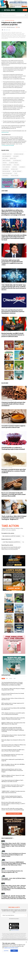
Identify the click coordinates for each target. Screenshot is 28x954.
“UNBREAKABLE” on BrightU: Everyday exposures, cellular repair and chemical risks (13, 792)
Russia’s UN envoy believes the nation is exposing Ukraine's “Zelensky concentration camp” (13, 718)
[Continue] (25, 915)
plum (19, 37)
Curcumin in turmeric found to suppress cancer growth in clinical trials (13, 426)
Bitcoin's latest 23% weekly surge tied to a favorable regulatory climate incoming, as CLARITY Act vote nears (13, 803)
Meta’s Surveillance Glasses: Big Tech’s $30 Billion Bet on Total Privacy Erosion (13, 765)
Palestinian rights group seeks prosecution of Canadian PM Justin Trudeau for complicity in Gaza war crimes (12, 262)
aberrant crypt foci (7, 32)
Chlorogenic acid (9, 34)
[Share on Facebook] (5, 30)
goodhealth (3, 36)
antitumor (13, 33)
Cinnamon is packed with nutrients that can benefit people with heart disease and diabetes (13, 404)
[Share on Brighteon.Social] (2, 30)
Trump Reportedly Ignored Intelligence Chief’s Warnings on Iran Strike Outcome (12, 781)
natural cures (15, 36)
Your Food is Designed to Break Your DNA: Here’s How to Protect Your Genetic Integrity (12, 750)
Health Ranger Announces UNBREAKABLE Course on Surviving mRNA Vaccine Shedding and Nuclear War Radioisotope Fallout (13, 864)
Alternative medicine (9, 20)
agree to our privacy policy (11, 947)
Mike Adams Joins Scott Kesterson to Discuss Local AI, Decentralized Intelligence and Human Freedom (13, 855)
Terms (11, 934)
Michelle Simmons (11, 27)
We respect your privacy (14, 918)
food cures (12, 35)
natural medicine (22, 36)
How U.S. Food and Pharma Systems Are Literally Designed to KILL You (12, 871)
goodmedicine (9, 36)
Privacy (8, 934)
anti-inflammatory (6, 156)
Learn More (6, 950)
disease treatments (5, 35)
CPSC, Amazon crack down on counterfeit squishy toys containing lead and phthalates (13, 713)
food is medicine (17, 35)
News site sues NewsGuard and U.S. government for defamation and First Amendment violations (12, 311)
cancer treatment (6, 160)
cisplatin (14, 34)
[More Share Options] (9, 30)
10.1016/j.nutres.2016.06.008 (7, 145)
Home (2, 20)
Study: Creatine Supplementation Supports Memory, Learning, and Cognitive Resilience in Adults (12, 797)
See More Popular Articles (14, 813)
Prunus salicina (4, 38)
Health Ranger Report (7, 838)
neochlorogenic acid (13, 37)
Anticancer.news (5, 132)
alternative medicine (15, 32)
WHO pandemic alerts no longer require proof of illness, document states (12, 704)
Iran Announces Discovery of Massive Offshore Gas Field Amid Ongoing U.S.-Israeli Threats (13, 745)
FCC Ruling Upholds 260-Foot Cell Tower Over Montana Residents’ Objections (12, 755)
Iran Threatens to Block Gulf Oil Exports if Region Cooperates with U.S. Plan (13, 689)
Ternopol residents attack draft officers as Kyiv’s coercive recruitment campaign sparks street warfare (12, 786)
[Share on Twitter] (7, 30)
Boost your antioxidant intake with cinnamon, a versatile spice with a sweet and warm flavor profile (13, 494)
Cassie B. (9, 258)
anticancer (9, 33)
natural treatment (4, 37)
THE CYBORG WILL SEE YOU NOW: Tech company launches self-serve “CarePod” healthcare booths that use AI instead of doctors (13, 287)
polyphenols (22, 37)
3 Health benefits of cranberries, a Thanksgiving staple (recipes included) (13, 448)
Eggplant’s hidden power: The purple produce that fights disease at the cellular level (13, 723)
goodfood (24, 35)
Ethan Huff (9, 233)
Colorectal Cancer (20, 34)
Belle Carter (9, 208)
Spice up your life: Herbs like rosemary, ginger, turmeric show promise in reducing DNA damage (12, 809)
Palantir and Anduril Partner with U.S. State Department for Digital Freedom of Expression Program (12, 770)
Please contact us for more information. (9, 549)
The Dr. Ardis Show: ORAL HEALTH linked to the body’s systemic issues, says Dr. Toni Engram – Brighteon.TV (13, 517)
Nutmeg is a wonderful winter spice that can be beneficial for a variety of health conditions (13, 471)
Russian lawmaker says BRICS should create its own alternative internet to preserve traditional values (12, 335)
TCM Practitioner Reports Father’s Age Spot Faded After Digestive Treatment (13, 735)
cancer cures (18, 33)
